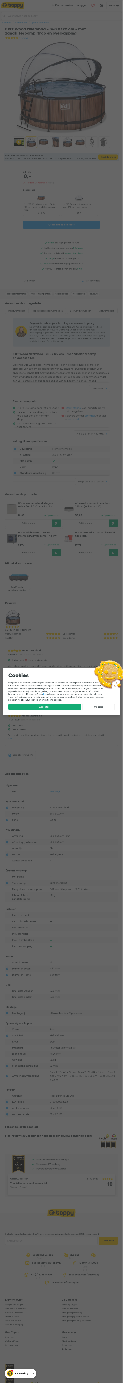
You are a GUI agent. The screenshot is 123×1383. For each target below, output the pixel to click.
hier (45, 694)
